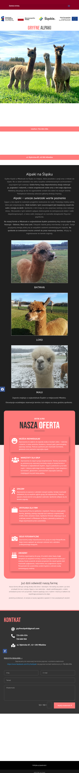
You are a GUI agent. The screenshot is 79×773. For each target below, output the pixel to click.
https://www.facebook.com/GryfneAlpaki (22, 664)
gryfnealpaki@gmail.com (27, 628)
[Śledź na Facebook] (5, 651)
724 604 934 (21, 639)
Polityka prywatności (39, 765)
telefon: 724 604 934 (39, 129)
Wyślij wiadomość (64, 705)
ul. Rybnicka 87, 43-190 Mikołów (39, 157)
